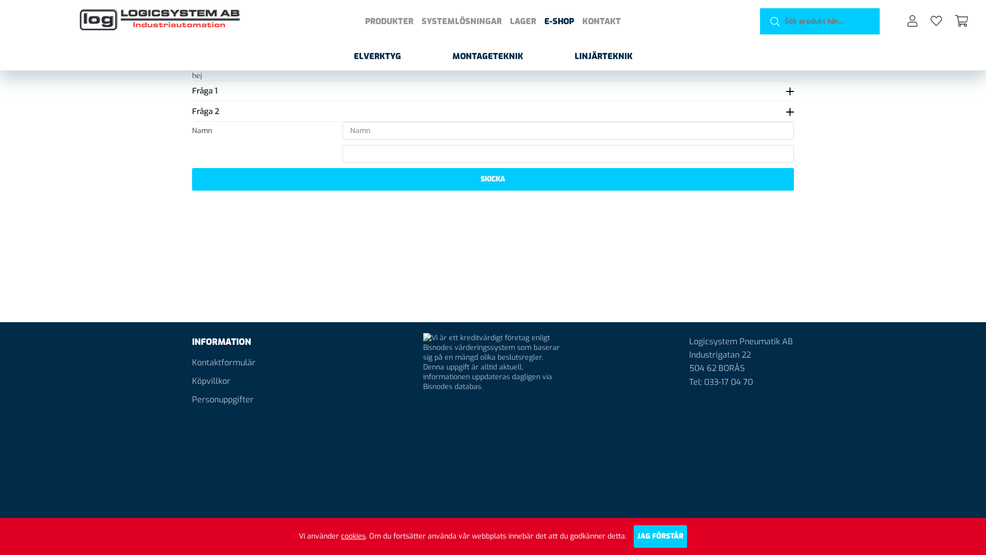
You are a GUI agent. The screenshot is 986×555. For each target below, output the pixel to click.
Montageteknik (487, 56)
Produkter (389, 21)
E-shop (559, 21)
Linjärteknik (604, 56)
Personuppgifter (223, 399)
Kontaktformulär (224, 362)
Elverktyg (377, 56)
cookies (353, 536)
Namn (202, 131)
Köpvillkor (211, 381)
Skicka (493, 179)
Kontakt (601, 21)
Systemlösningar (462, 21)
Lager (523, 21)
